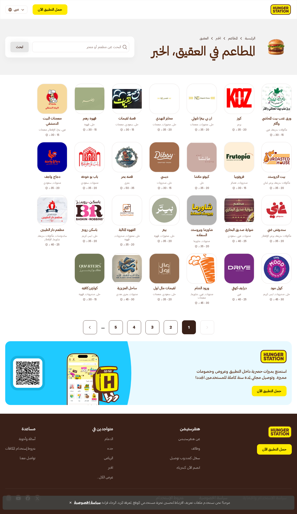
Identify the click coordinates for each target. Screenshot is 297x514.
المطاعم (233, 38)
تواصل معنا (27, 458)
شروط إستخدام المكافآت (20, 448)
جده (110, 448)
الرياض (108, 458)
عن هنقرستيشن (189, 439)
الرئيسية (250, 38)
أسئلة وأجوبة (27, 439)
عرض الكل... (105, 477)
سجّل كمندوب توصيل (185, 458)
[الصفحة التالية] (90, 327)
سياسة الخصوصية (87, 502)
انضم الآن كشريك (188, 467)
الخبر (218, 38)
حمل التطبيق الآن (50, 9)
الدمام (109, 439)
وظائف (195, 448)
